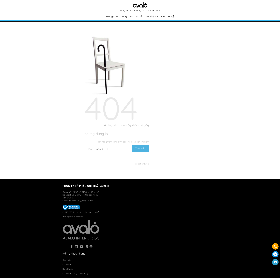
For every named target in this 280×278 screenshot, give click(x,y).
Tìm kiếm (140, 148)
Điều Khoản (67, 269)
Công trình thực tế (131, 16)
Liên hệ (165, 16)
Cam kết (66, 260)
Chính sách (67, 264)
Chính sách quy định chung (75, 273)
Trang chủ (112, 16)
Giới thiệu (150, 16)
